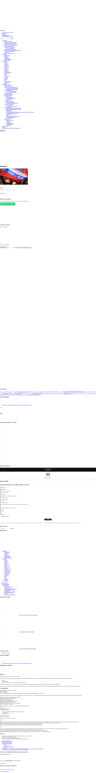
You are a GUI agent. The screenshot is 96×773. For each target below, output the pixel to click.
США (82, 391)
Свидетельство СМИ (6, 740)
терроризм (18, 394)
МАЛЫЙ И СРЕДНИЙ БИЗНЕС (13, 116)
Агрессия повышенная (5, 490)
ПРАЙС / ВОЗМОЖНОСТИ (7, 741)
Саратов (6, 78)
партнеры (6, 745)
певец (86, 393)
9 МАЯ (5, 593)
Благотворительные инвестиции (10, 588)
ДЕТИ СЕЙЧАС (7, 86)
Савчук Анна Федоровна (9, 46)
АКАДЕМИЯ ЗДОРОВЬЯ (9, 589)
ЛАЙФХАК (9, 125)
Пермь (5, 83)
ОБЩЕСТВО (7, 55)
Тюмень (5, 79)
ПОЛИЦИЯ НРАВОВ (11, 98)
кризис (62, 393)
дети (27, 393)
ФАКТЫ (8, 121)
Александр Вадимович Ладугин (10, 45)
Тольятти (6, 77)
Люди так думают (10, 120)
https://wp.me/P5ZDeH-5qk (5, 754)
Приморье (6, 62)
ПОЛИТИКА (7, 58)
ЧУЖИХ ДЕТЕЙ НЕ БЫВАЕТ (12, 113)
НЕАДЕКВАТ (9, 99)
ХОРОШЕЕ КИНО (10, 123)
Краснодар (6, 70)
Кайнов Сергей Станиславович (10, 42)
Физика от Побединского (9, 53)
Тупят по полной (4, 492)
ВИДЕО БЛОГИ (10, 101)
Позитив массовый (4, 499)
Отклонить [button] (7, 771)
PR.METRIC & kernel (8, 586)
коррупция (53, 393)
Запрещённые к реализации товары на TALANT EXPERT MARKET (15, 749)
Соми (2, 511)
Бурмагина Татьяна (8, 41)
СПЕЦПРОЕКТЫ (5, 584)
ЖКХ (8, 115)
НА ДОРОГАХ (9, 118)
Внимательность (4, 497)
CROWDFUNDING (6, 35)
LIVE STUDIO (5, 126)
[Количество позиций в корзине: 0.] (1, 407)
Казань (5, 67)
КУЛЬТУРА (6, 56)
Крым (50, 391)
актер (12, 393)
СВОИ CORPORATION (9, 746)
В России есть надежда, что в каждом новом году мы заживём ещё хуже (15, 504)
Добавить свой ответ (5, 516)
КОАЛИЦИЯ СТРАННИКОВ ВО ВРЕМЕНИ (11, 128)
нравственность (77, 393)
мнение (67, 393)
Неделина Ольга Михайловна (10, 43)
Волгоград (6, 64)
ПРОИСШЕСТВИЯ (8, 59)
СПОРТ (5, 554)
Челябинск (6, 68)
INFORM (4, 33)
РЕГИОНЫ (4, 558)
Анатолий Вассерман (8, 391)
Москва (55, 391)
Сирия (93, 391)
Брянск (5, 63)
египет (30, 393)
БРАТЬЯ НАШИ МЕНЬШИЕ (12, 89)
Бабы (2, 509)
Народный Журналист (8, 93)
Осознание (3, 514)
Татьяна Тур (6, 52)
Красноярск (6, 71)
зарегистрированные (7, 201)
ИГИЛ (46, 391)
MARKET (4, 34)
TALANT (6, 585)
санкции (3, 394)
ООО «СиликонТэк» (11, 48)
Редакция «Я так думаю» (7, 742)
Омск (5, 74)
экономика (37, 394)
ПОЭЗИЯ (8, 122)
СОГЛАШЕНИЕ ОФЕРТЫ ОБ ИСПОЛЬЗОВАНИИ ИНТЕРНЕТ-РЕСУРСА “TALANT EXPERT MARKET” (23, 748)
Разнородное (3, 501)
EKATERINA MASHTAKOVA (10, 49)
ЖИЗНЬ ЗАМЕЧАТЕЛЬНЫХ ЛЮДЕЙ (14, 108)
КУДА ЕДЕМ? (9, 110)
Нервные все (3, 487)
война (24, 393)
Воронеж (6, 65)
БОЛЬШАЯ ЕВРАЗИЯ (8, 592)
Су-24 (1, 393)
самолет (94, 393)
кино (48, 393)
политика (90, 393)
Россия (74, 391)
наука (73, 393)
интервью (37, 393)
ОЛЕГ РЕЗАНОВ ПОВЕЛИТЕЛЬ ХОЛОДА (12, 50)
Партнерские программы (7, 743)
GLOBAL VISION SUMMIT (12, 106)
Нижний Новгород (8, 72)
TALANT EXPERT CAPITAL (7, 32)
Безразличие (3, 489)
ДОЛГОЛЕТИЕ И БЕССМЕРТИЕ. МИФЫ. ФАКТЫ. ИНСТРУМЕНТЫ (20, 112)
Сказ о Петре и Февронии (11, 92)
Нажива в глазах (4, 502)
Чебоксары (6, 69)
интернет (44, 393)
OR (3, 581)
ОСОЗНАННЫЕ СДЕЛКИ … (8, 36)
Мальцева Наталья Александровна (11, 44)
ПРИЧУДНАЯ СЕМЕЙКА (12, 91)
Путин (66, 391)
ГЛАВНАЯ (4, 747)
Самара (5, 75)
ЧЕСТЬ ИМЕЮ (10, 97)
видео (18, 393)
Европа (42, 391)
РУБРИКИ (4, 550)
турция (31, 394)
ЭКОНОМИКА (7, 60)
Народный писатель (8, 94)
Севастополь (6, 76)
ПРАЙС (3, 127)
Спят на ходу (3, 494)
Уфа (5, 80)
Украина (7, 393)
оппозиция (83, 393)
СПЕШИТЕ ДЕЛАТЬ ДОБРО (12, 88)
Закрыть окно (3, 763)
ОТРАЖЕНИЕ (9, 124)
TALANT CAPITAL (8, 85)
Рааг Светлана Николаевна (9, 51)
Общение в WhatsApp (8, 204)
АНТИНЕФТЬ (7, 590)
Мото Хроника (9, 105)
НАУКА (6, 57)
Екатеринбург (7, 66)
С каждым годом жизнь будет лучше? (8, 507)
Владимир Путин (23, 391)
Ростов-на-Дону (7, 82)
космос (58, 393)
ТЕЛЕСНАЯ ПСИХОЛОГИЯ (12, 103)
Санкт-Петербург (7, 81)
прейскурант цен (5, 583)
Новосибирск (7, 73)
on (1, 512)
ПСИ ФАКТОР (9, 114)
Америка (2, 391)
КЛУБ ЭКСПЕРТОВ (8, 95)
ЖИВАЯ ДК (9, 111)
